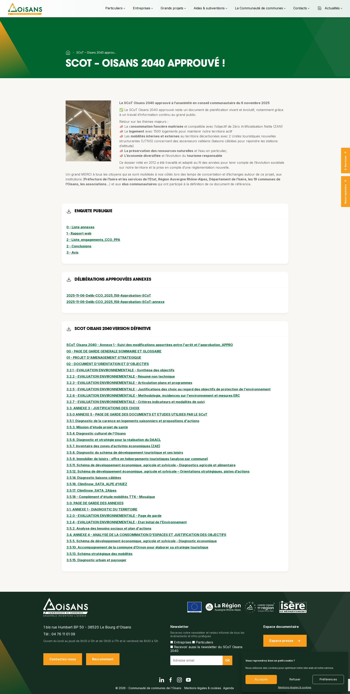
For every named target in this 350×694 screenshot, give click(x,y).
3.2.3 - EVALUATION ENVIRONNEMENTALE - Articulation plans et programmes (129, 383)
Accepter (261, 679)
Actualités (332, 8)
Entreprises (141, 8)
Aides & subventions (209, 8)
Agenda (228, 688)
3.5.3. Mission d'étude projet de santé (97, 427)
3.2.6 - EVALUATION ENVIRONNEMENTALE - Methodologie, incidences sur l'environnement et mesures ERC (153, 395)
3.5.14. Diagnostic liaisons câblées (93, 478)
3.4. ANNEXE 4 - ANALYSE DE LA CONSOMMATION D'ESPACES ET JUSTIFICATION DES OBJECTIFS (146, 535)
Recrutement (102, 659)
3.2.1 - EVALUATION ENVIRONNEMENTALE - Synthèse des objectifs (120, 370)
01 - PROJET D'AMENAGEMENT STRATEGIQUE (103, 358)
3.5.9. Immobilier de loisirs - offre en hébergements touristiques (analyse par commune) (137, 459)
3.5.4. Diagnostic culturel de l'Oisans (96, 433)
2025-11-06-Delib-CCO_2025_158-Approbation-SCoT (108, 295)
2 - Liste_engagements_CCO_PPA (93, 240)
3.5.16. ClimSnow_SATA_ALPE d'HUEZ (96, 484)
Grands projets (172, 8)
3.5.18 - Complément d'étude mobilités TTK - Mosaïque (110, 497)
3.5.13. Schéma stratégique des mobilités (99, 554)
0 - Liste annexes (80, 227)
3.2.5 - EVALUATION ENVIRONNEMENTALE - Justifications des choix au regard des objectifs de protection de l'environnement (168, 389)
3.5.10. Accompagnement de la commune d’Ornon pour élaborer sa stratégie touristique (137, 547)
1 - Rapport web (78, 233)
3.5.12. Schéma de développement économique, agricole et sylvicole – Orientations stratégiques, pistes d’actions (158, 471)
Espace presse (281, 641)
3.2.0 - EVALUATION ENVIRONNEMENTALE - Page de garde (113, 516)
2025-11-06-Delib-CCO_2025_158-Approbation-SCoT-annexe (115, 302)
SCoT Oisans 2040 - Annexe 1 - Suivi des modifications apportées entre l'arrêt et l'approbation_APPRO (149, 345)
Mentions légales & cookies (294, 687)
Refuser (294, 679)
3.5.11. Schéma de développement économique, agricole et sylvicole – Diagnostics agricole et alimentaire (151, 465)
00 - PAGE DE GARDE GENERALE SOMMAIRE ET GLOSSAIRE (113, 351)
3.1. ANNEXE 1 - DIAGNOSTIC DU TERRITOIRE (101, 509)
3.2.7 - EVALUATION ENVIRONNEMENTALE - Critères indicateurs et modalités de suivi (135, 402)
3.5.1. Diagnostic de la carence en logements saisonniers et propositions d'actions (132, 421)
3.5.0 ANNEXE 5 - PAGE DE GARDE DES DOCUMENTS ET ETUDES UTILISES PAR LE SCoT (136, 414)
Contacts (300, 8)
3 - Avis (72, 252)
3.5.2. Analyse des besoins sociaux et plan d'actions (108, 528)
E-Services (345, 163)
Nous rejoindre (345, 194)
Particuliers (114, 8)
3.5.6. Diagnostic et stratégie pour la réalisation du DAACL (113, 440)
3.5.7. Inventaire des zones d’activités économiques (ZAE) (113, 446)
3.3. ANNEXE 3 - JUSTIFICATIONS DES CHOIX (103, 408)
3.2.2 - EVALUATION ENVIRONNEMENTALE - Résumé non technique (120, 376)
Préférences (328, 679)
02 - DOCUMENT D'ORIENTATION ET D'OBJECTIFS (107, 364)
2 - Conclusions (78, 246)
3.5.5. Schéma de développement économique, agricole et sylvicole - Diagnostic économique (141, 541)
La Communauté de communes (259, 8)
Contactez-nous (62, 659)
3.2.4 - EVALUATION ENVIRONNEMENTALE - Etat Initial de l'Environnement (126, 522)
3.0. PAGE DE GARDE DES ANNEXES (95, 503)
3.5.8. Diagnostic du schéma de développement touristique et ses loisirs (124, 452)
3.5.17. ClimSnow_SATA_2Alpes (91, 490)
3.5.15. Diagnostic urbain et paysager (96, 560)
